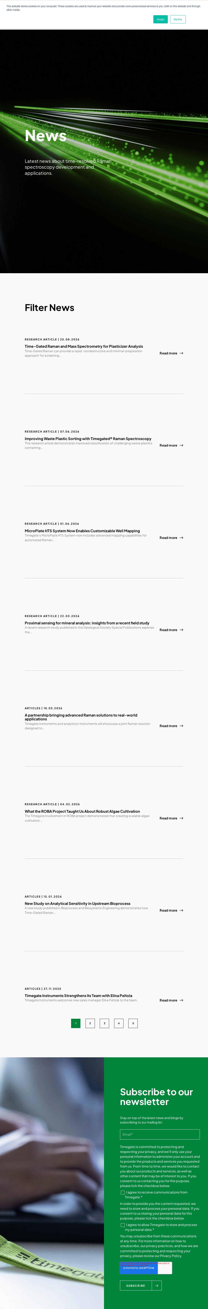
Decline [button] (178, 19)
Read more (168, 353)
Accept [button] (160, 19)
